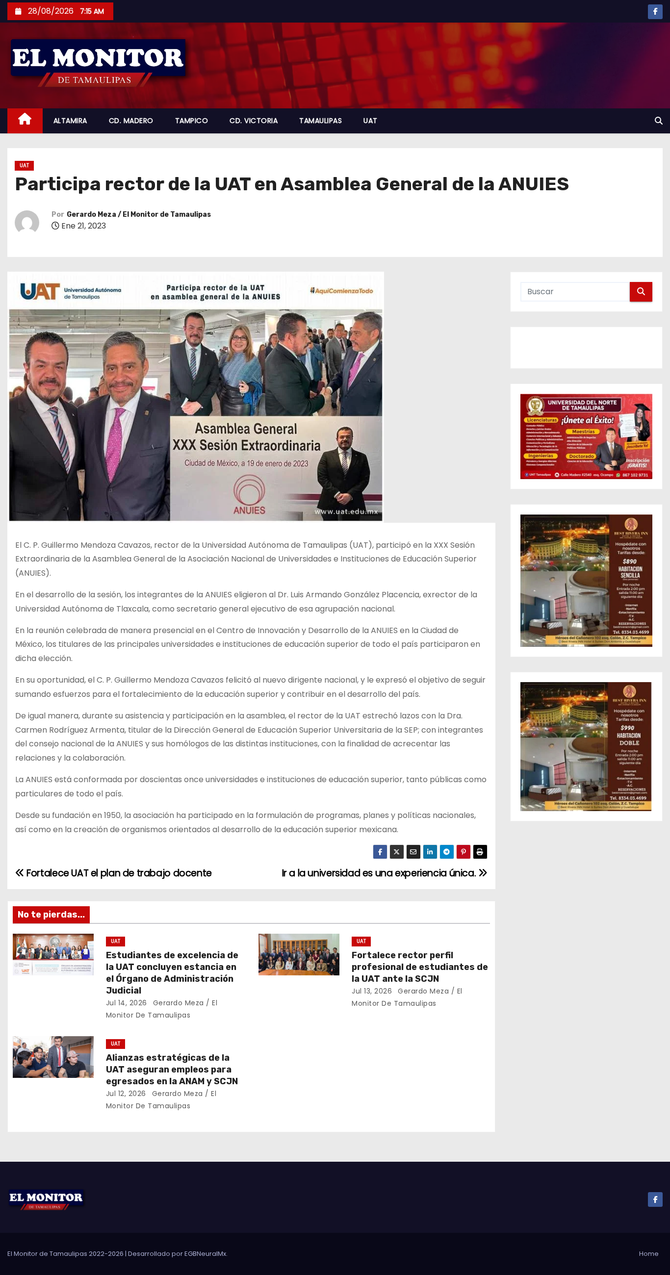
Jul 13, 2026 (372, 991)
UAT (370, 121)
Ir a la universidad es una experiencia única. (380, 873)
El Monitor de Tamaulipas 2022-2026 (66, 1253)
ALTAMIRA (70, 121)
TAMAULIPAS (320, 121)
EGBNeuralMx (205, 1253)
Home (649, 1253)
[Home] (25, 120)
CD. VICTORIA (254, 121)
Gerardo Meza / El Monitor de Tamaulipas (139, 214)
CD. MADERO (131, 121)
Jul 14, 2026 (126, 1003)
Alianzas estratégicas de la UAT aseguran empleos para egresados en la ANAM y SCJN (172, 1069)
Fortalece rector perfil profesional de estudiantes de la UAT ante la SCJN (420, 967)
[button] (659, 121)
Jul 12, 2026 (126, 1093)
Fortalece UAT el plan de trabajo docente (118, 873)
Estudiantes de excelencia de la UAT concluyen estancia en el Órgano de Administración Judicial (172, 973)
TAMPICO (191, 121)
